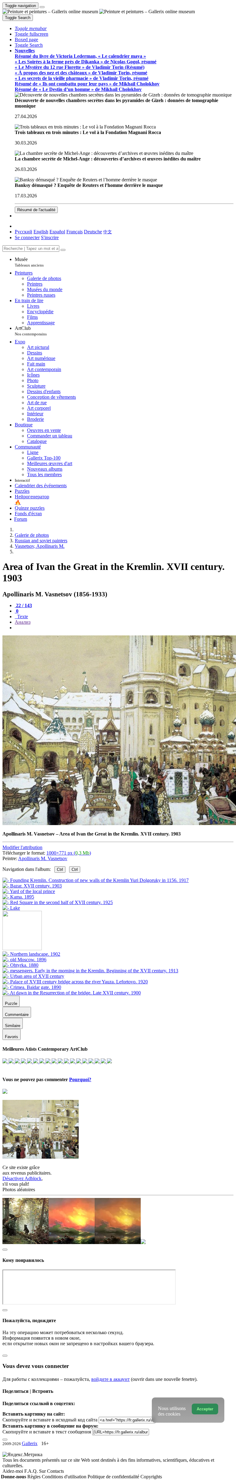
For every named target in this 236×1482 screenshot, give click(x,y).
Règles (34, 1476)
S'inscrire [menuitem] (50, 237)
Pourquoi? (80, 1079)
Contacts (55, 1471)
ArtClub (31, 331)
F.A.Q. (31, 1471)
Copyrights (151, 1476)
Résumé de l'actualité (36, 209)
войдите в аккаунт (110, 1379)
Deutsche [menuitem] (93, 231)
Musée (29, 262)
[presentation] (124, 627)
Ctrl (60, 869)
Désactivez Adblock (21, 1178)
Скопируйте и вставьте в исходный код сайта (49, 1419)
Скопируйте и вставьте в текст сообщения (46, 1431)
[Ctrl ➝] (31, 954)
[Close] (63, 250)
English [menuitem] (40, 231)
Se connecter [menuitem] (27, 237)
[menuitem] (107, 231)
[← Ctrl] (11, 908)
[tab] (23, 605)
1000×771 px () (68, 853)
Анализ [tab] (22, 622)
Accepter (205, 1409)
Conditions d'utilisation (65, 1476)
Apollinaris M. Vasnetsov (42, 858)
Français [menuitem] (74, 231)
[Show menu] (42, 7)
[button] (31, 28)
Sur (43, 1471)
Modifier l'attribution (22, 847)
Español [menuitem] (57, 231)
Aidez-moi (13, 1471)
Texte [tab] (22, 616)
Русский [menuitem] (23, 231)
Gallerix (29, 1443)
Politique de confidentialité (114, 1476)
